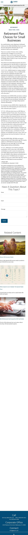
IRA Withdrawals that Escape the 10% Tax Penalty (12, 319)
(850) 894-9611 (22, 517)
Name (2, 192)
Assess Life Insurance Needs (6, 257)
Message (3, 209)
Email (2, 200)
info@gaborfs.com (14, 530)
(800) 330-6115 (10, 517)
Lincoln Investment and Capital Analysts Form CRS (14, 5)
